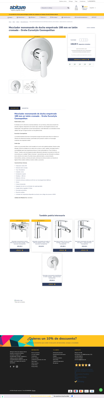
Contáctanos (34, 356)
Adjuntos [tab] (25, 108)
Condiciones (82, 1)
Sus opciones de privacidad (61, 396)
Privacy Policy (34, 366)
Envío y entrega (34, 358)
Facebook (10, 367)
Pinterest (14, 367)
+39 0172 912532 (79, 358)
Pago (76, 1)
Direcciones (55, 359)
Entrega (71, 1)
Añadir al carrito (80, 59)
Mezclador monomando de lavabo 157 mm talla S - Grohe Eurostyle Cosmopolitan (84, 243)
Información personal (58, 352)
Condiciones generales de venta (38, 359)
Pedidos (55, 356)
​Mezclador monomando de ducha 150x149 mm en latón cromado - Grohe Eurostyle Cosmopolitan (19, 243)
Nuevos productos (35, 352)
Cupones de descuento (58, 361)
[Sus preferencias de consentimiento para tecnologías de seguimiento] (2, 396)
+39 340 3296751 (79, 356)
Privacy (33, 390)
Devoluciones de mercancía (59, 354)
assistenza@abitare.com (80, 359)
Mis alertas (55, 363)
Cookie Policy (34, 364)
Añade (18, 250)
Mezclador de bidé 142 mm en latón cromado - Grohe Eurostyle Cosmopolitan (63, 243)
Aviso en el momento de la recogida (41, 396)
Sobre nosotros (34, 363)
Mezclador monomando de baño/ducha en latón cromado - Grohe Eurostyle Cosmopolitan (52, 277)
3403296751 (92, 1)
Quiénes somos (63, 1)
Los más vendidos (35, 354)
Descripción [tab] (15, 108)
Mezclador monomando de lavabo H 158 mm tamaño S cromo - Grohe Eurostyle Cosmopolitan (41, 243)
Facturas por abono (57, 358)
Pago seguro (34, 361)
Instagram (17, 367)
